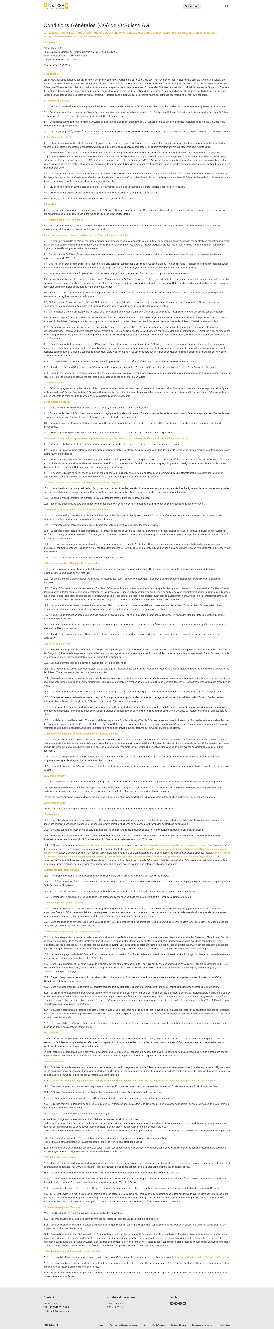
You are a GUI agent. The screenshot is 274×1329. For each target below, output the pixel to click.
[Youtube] (184, 1303)
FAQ (145, 1325)
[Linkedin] (176, 1303)
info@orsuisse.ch (60, 1311)
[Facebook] (172, 1303)
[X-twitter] (180, 1303)
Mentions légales (225, 1325)
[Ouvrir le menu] (217, 6)
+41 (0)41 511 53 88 (59, 1307)
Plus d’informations (158, 1325)
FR (226, 6)
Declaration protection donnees (202, 1325)
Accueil (101, 1325)
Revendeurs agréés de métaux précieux (124, 1325)
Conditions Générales (178, 1325)
